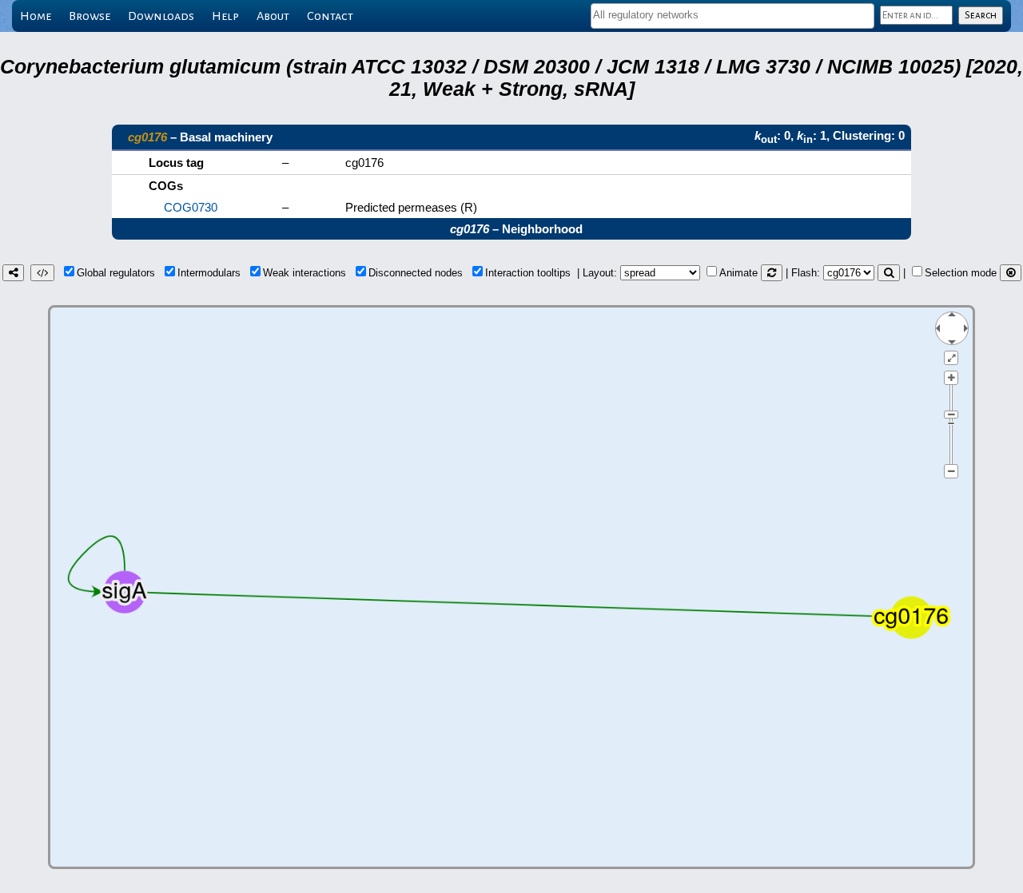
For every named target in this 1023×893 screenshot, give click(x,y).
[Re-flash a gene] (889, 272)
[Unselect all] (1010, 272)
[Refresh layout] (771, 272)
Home (35, 16)
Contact (330, 16)
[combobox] (732, 16)
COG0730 (190, 207)
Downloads (161, 16)
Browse (89, 16)
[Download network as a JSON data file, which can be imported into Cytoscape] (42, 272)
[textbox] (732, 15)
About (273, 16)
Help (225, 16)
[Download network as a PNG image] (13, 272)
